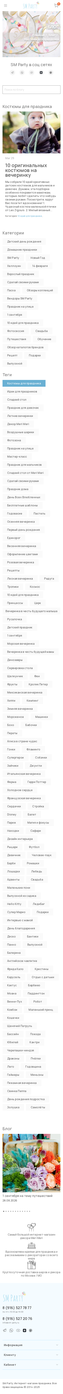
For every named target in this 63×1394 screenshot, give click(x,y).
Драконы (13, 1058)
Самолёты (38, 1107)
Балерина (14, 953)
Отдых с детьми (43, 977)
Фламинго (33, 749)
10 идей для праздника (30, 216)
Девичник (14, 855)
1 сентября (14, 315)
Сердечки (14, 806)
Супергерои (15, 757)
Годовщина (33, 1066)
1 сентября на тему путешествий (27, 1196)
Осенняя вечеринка (21, 521)
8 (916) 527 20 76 (17, 1318)
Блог (52, 35)
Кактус (12, 985)
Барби (11, 863)
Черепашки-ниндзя (20, 1050)
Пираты (12, 733)
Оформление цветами (22, 554)
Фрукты (12, 684)
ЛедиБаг (39, 904)
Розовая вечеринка (20, 562)
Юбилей (12, 1042)
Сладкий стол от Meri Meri (25, 473)
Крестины (41, 969)
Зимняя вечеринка (20, 709)
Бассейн (13, 1034)
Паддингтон (36, 993)
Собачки (41, 757)
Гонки (11, 749)
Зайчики (12, 765)
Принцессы (15, 603)
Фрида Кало (15, 969)
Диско (11, 936)
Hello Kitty (14, 904)
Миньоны (37, 1075)
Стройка (38, 806)
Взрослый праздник (20, 274)
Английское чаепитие (22, 961)
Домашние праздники (22, 249)
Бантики (32, 936)
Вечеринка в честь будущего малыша (31, 611)
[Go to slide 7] (17, 1211)
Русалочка (14, 619)
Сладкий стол (17, 399)
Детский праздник (19, 627)
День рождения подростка (26, 1099)
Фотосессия (15, 331)
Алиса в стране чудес (22, 741)
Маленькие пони (18, 888)
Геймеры (13, 1075)
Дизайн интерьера (20, 839)
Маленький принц (41, 1010)
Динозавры (15, 660)
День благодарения (21, 928)
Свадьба (41, 331)
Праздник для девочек (23, 408)
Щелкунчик (15, 676)
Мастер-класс (17, 456)
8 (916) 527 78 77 (17, 1307)
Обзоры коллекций (40, 290)
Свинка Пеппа (16, 1091)
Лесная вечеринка (20, 578)
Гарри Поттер (37, 782)
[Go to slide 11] (27, 1211)
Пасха (11, 290)
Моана (11, 993)
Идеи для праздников (22, 391)
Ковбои (12, 1010)
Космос (35, 587)
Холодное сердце (20, 790)
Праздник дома (17, 489)
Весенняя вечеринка (21, 546)
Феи (37, 676)
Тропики (12, 587)
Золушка (13, 1107)
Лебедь (36, 871)
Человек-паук (41, 855)
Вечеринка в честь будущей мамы (30, 652)
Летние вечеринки (20, 416)
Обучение (44, 339)
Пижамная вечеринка (22, 1083)
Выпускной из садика (21, 896)
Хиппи (11, 700)
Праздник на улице (20, 306)
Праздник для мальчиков (24, 465)
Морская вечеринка (20, 643)
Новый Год (38, 258)
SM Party (13, 258)
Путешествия (16, 339)
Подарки (35, 355)
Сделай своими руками (23, 282)
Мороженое (15, 717)
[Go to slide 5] (13, 1211)
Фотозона (14, 440)
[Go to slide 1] (3, 1211)
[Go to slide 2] (6, 1211)
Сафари (35, 831)
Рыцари (12, 847)
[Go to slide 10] (24, 1211)
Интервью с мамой (20, 920)
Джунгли (36, 765)
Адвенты (13, 879)
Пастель (39, 513)
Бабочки (31, 725)
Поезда (35, 1034)
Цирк (37, 603)
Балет (32, 814)
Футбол (34, 847)
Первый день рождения (23, 530)
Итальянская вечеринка (23, 774)
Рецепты (13, 570)
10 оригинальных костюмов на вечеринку (26, 170)
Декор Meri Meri (18, 424)
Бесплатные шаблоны (22, 505)
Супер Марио (16, 912)
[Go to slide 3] (8, 1211)
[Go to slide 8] (20, 1211)
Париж (11, 822)
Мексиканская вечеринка (24, 692)
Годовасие (14, 513)
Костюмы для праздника (24, 383)
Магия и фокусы (38, 822)
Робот (37, 1001)
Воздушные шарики (20, 432)
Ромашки (33, 863)
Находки (13, 831)
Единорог (13, 538)
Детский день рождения (24, 241)
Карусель (13, 977)
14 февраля (40, 266)
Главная (38, 35)
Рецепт (12, 355)
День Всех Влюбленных (23, 497)
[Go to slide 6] (15, 1211)
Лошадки (13, 871)
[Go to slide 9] (22, 1211)
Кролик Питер (38, 684)
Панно (11, 944)
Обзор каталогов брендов (25, 347)
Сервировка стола (20, 668)
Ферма (11, 782)
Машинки (41, 717)
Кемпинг (32, 700)
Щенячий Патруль (19, 1026)
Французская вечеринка (24, 798)
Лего (10, 1066)
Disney (11, 814)
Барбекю (34, 985)
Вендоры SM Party (19, 298)
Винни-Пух (14, 1001)
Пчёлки (36, 1058)
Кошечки (13, 1018)
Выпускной (14, 363)
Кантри (34, 1042)
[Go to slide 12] (29, 1211)
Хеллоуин (14, 266)
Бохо (10, 725)
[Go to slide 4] (10, 1211)
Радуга (49, 578)
